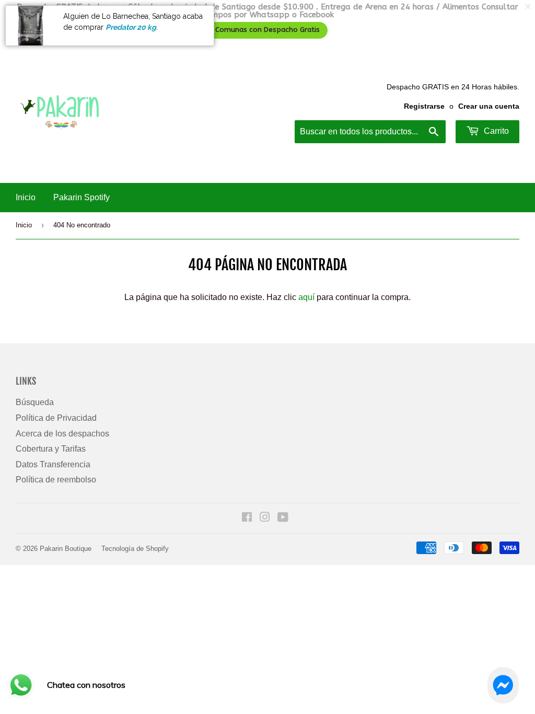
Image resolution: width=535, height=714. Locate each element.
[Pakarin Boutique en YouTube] (282, 518)
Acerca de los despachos (62, 433)
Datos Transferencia (53, 464)
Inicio (26, 197)
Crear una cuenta (488, 106)
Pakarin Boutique (65, 548)
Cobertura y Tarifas (51, 448)
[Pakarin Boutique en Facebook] (246, 518)
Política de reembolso (56, 479)
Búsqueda (35, 402)
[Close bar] (528, 6)
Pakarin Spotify (81, 197)
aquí (306, 297)
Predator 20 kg (131, 27)
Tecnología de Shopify (135, 548)
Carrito (495, 130)
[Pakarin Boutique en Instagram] (265, 518)
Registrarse (424, 106)
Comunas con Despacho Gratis (267, 30)
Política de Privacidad (56, 417)
